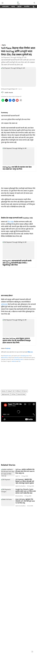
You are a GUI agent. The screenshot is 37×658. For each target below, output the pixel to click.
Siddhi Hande (9, 92)
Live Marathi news (18, 359)
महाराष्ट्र (13, 6)
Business (4, 391)
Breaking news (25, 356)
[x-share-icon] (6, 101)
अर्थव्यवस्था (4, 304)
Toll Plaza (13, 394)
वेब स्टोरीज (26, 6)
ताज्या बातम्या (5, 6)
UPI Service (24, 391)
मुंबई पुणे (19, 6)
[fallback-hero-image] (8, 472)
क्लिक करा (30, 352)
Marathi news (7, 356)
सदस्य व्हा (8, 348)
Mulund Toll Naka (21, 394)
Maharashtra (4, 358)
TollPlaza (18, 391)
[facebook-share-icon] (10, 101)
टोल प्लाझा (11, 221)
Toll (13, 391)
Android (14, 361)
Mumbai (16, 358)
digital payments (5, 394)
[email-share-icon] (17, 101)
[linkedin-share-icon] (13, 101)
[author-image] (2, 92)
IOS (19, 361)
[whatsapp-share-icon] (2, 101)
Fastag (9, 391)
